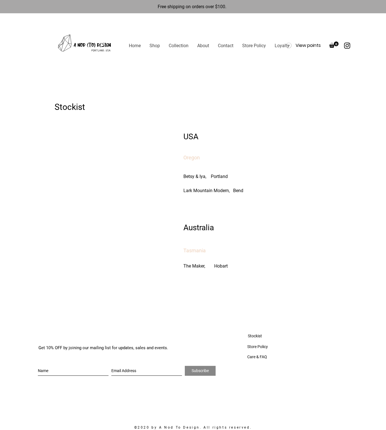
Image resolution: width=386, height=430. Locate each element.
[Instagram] (347, 46)
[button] (154, 45)
